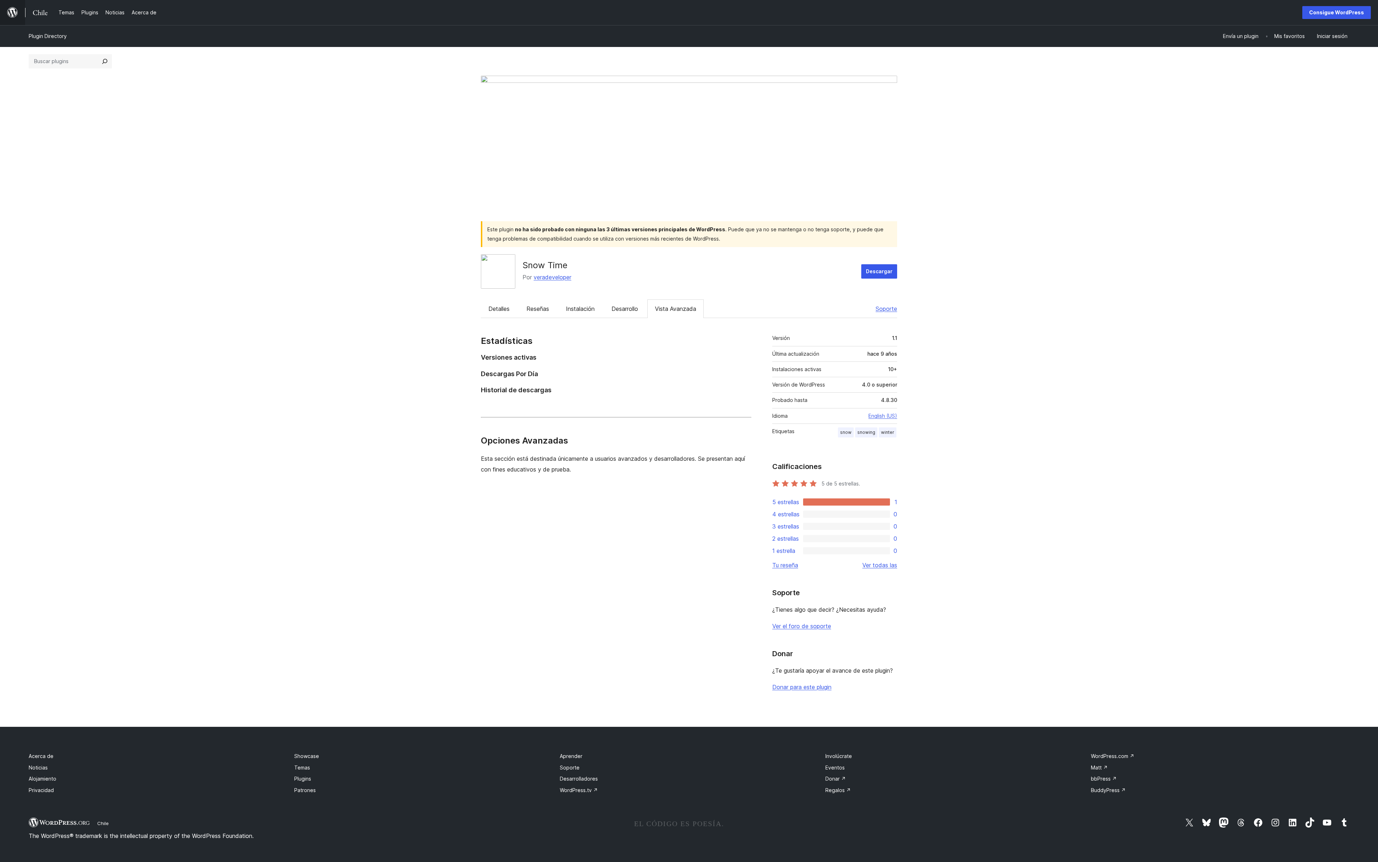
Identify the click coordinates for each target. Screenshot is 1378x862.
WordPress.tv (579, 790)
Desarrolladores (579, 779)
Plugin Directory (48, 36)
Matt (1099, 767)
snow (846, 432)
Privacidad (41, 790)
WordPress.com (1112, 756)
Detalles (499, 308)
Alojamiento (42, 779)
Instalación (580, 308)
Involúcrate (838, 756)
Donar (835, 779)
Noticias (38, 767)
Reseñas (537, 308)
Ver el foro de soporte (801, 626)
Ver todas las (879, 565)
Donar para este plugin (801, 687)
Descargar (879, 271)
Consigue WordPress (1336, 12)
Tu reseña (785, 565)
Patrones (305, 790)
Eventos (835, 767)
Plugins (302, 779)
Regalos (838, 790)
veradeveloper (552, 277)
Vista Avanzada (675, 308)
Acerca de (41, 756)
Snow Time (544, 265)
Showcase (306, 756)
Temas (302, 767)
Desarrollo (624, 308)
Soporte (886, 308)
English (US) (882, 416)
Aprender (571, 756)
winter (887, 432)
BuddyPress (1108, 790)
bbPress (1104, 779)
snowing (866, 432)
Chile (103, 823)
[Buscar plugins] (105, 61)
